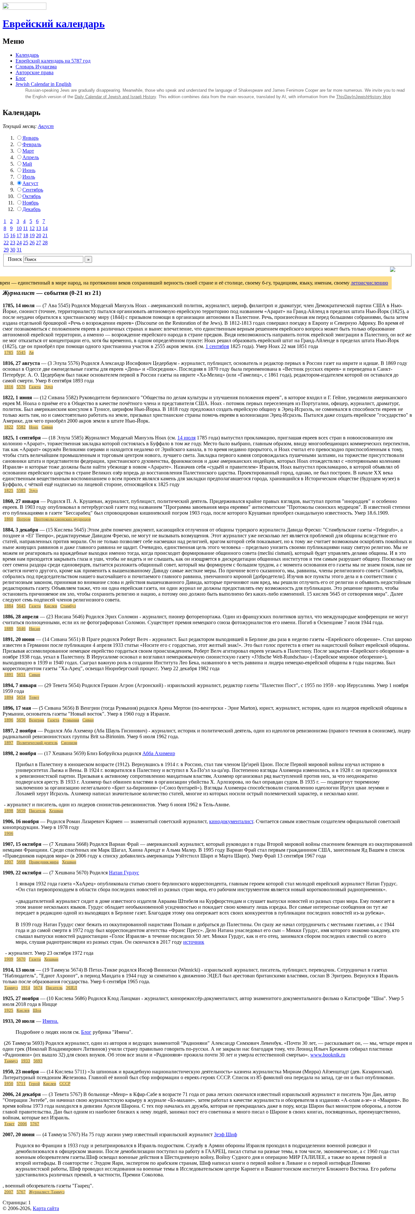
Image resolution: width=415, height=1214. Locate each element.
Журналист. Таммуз (47, 1192)
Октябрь (31, 196)
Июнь (28, 170)
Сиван (47, 427)
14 (45, 228)
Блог (21, 78)
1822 (8, 427)
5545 (21, 352)
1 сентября (217, 346)
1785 (8, 352)
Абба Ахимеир (158, 753)
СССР (64, 1083)
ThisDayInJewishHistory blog (363, 96)
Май (27, 164)
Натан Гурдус (124, 872)
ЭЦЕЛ (71, 988)
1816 (8, 387)
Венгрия (36, 720)
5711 (21, 1083)
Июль (28, 177)
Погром (23, 519)
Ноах (33, 427)
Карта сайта (46, 1208)
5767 (34, 1124)
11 (25, 228)
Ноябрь (30, 202)
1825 (8, 490)
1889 (8, 628)
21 (45, 235)
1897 (8, 743)
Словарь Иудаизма (36, 66)
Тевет (34, 697)
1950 (8, 1083)
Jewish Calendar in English (43, 84)
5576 (21, 387)
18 (25, 235)
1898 (8, 811)
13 (38, 228)
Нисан (34, 628)
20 (38, 235)
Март (28, 151)
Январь (30, 138)
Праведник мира (44, 862)
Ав (31, 352)
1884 (8, 606)
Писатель (37, 811)
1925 (8, 1010)
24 (19, 242)
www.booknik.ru (327, 1054)
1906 (8, 833)
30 (12, 249)
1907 (8, 862)
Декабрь (31, 209)
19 (32, 235)
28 (45, 242)
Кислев (50, 606)
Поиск (15, 259)
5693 (37, 1061)
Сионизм (69, 743)
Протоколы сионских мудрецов (62, 519)
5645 (21, 606)
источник (193, 942)
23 (12, 242)
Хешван (56, 811)
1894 (8, 697)
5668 (21, 862)
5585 (21, 490)
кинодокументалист (231, 821)
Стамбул (68, 606)
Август (46, 126)
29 (6, 249)
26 (32, 242)
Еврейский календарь (54, 23)
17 (19, 235)
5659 (21, 811)
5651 (21, 674)
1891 (8, 674)
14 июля (186, 437)
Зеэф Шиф (225, 1134)
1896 (8, 720)
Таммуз (11, 988)
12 (32, 228)
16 (12, 235)
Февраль (31, 144)
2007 (8, 1192)
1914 (25, 988)
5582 (21, 427)
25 (25, 242)
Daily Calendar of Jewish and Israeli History (115, 96)
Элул (48, 387)
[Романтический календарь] (392, 270)
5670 (21, 959)
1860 (8, 519)
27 (38, 242)
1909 (8, 959)
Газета (35, 387)
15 (6, 235)
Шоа (37, 1010)
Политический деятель (37, 743)
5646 (21, 628)
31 (19, 249)
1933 (25, 1061)
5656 (21, 720)
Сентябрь (32, 190)
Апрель (30, 157)
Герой (34, 1083)
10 (19, 228)
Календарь (27, 55)
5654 (21, 697)
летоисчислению (369, 283)
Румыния (71, 720)
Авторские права (34, 72)
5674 (37, 988)
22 (6, 242)
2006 (22, 1124)
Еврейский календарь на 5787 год (53, 61)
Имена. (50, 1021)
